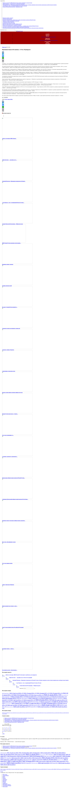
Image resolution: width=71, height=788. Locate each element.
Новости (4, 781)
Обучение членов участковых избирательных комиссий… (13, 520)
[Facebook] (35, 56)
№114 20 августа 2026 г (31, 712)
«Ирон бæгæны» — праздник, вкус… (9, 159)
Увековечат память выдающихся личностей (11, 20)
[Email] (35, 59)
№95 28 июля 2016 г (44, 700)
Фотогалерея (47, 41)
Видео (47, 42)
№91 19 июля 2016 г (30, 693)
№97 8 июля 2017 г (19, 703)
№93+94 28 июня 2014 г (10, 698)
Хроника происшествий (7, 18)
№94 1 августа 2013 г (24, 698)
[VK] (35, 52)
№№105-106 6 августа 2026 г (53, 712)
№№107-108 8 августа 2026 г (61, 712)
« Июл (3, 733)
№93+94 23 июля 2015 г (59, 696)
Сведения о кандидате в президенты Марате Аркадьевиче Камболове (16, 26)
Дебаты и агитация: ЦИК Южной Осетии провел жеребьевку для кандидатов (17, 2)
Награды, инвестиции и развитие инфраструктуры (12, 23)
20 (6, 730)
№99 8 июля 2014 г (33, 706)
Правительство (48, 36)
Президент (43, 36)
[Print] (35, 61)
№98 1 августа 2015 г (41, 761)
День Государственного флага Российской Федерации (12, 627)
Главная (4, 778)
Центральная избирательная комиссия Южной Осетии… (13, 477)
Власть (4, 777)
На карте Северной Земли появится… (9, 307)
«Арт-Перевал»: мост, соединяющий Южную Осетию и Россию (15, 5)
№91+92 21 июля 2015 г (58, 752)
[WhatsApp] (35, 58)
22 (9, 730)
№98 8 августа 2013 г (36, 705)
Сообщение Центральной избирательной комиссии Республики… (15, 499)
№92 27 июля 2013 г (43, 754)
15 (9, 728)
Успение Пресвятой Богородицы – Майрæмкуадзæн (12, 6)
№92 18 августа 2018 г (37, 695)
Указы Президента (43, 40)
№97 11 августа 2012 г (34, 703)
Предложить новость (7, 784)
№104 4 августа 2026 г (5, 712)
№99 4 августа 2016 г (20, 706)
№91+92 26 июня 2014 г (22, 695)
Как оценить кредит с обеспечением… (9, 670)
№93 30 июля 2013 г (46, 696)
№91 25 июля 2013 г (56, 693)
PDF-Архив (47, 43)
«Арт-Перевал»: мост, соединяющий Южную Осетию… (13, 202)
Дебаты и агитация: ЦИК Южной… (9, 138)
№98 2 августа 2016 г (13, 705)
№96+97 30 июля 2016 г (50, 759)
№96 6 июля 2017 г (8, 701)
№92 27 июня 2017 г (6, 696)
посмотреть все (5, 770)
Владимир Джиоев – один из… (8, 648)
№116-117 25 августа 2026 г (45, 712)
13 (6, 728)
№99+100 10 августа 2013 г (8, 764)
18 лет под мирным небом (7, 563)
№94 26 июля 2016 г (48, 698)
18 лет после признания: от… (8, 435)
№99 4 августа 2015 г (35, 763)
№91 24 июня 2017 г (43, 693)
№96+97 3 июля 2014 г (46, 701)
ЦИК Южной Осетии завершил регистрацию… (11, 243)
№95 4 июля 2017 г (16, 757)
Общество (47, 38)
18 (4, 730)
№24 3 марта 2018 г (9, 99)
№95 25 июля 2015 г (30, 700)
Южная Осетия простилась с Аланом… (10, 413)
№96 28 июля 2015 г (35, 701)
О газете (4, 782)
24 (2, 731)
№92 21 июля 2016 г (52, 695)
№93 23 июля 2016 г (18, 696)
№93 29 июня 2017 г (33, 696)
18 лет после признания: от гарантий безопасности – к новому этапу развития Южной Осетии (20, 25)
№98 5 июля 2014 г (25, 705)
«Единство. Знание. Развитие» (8, 21)
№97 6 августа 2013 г (8, 703)
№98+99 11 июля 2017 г (27, 763)
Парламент (54, 36)
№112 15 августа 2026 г (18, 712)
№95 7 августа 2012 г (17, 700)
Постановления (55, 40)
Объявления (5, 783)
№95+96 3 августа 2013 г (59, 700)
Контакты (4, 780)
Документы (47, 39)
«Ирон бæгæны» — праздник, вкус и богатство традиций (14, 3)
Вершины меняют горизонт (8, 17)
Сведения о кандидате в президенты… (10, 456)
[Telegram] (35, 54)
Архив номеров (6, 775)
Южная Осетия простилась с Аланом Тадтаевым (12, 24)
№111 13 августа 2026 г (11, 712)
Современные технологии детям (9, 22)
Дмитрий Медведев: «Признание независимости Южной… (14, 181)
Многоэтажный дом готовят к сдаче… (9, 606)
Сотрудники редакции (7, 785)
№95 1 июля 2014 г (59, 698)
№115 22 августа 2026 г (38, 712)
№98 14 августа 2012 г (50, 705)
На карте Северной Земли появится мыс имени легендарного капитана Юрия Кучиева (19, 19)
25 (4, 731)
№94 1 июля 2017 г (35, 698)
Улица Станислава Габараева (8, 584)
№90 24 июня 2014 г (5, 693)
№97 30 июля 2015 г (52, 703)
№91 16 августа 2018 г (17, 693)
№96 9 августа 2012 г (22, 701)
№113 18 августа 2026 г (25, 712)
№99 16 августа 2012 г (45, 706)
